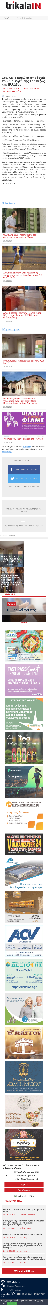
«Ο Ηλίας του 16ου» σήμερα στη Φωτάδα (22, 1244)
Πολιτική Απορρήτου (16, 1295)
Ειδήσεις (27, 446)
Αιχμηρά (11, 604)
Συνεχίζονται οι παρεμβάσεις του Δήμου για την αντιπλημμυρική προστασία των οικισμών (22, 1255)
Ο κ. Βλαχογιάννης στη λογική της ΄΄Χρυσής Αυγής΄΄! (23, 510)
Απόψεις (23, 1247)
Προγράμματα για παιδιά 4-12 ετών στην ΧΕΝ (24, 525)
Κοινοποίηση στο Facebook (26, 469)
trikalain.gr (7, 451)
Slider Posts (8, 203)
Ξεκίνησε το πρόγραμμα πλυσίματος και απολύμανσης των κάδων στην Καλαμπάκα (24, 1267)
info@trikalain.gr (14, 1299)
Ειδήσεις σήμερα (11, 329)
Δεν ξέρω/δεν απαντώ (27, 1188)
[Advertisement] (24, 49)
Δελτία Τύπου (25, 1238)
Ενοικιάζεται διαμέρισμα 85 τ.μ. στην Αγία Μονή (10, 558)
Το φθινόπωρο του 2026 (27, 1181)
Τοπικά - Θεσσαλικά (31, 88)
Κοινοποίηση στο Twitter (26, 478)
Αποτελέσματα (24, 1199)
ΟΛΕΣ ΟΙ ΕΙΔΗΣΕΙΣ (24, 1280)
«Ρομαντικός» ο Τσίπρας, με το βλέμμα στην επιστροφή (24, 613)
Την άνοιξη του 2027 (27, 1185)
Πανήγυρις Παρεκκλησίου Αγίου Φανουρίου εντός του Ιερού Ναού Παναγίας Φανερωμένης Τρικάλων (23, 1232)
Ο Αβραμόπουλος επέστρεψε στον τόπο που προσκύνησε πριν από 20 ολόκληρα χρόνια (10, 581)
